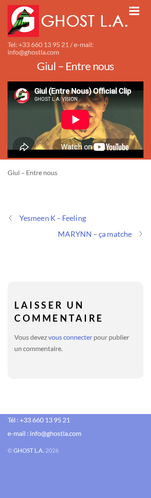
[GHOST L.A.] (68, 31)
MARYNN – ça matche (95, 234)
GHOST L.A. (28, 450)
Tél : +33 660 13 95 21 (39, 420)
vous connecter (70, 337)
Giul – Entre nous (75, 66)
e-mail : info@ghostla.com (44, 433)
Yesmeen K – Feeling (52, 218)
